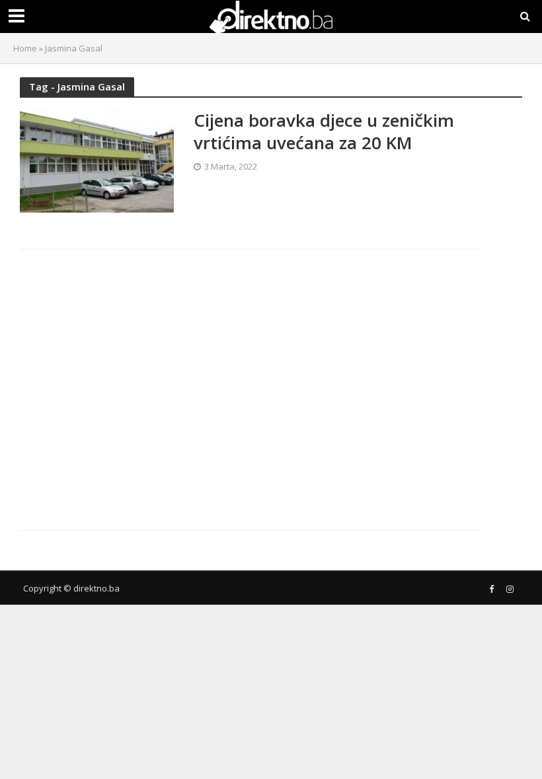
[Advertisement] (134, 378)
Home (25, 48)
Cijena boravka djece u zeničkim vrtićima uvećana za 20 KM (324, 132)
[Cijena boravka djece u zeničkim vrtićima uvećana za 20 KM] (97, 159)
